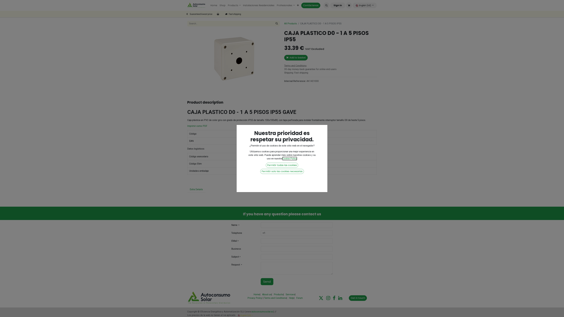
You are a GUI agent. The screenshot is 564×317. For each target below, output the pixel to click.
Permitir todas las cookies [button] (282, 165)
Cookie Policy (290, 158)
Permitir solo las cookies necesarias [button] (282, 171)
